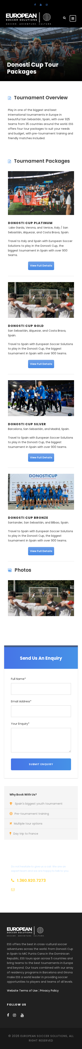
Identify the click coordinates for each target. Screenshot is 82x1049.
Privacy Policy (49, 991)
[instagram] (47, 4)
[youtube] (41, 4)
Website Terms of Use (22, 991)
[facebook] (35, 4)
